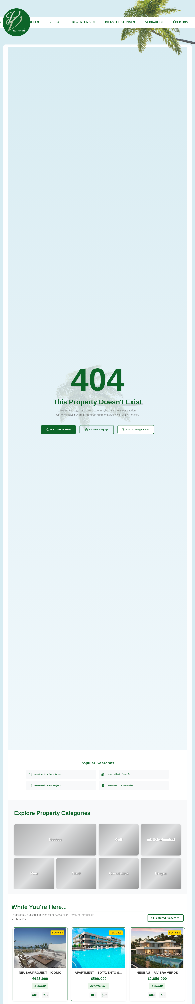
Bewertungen (83, 22)
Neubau (55, 22)
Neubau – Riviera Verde (157, 972)
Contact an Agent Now (137, 429)
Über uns (180, 22)
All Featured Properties (165, 918)
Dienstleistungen (120, 22)
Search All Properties (60, 429)
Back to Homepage (98, 429)
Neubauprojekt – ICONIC (40, 972)
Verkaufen (154, 22)
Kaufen (33, 22)
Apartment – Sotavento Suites (101, 972)
